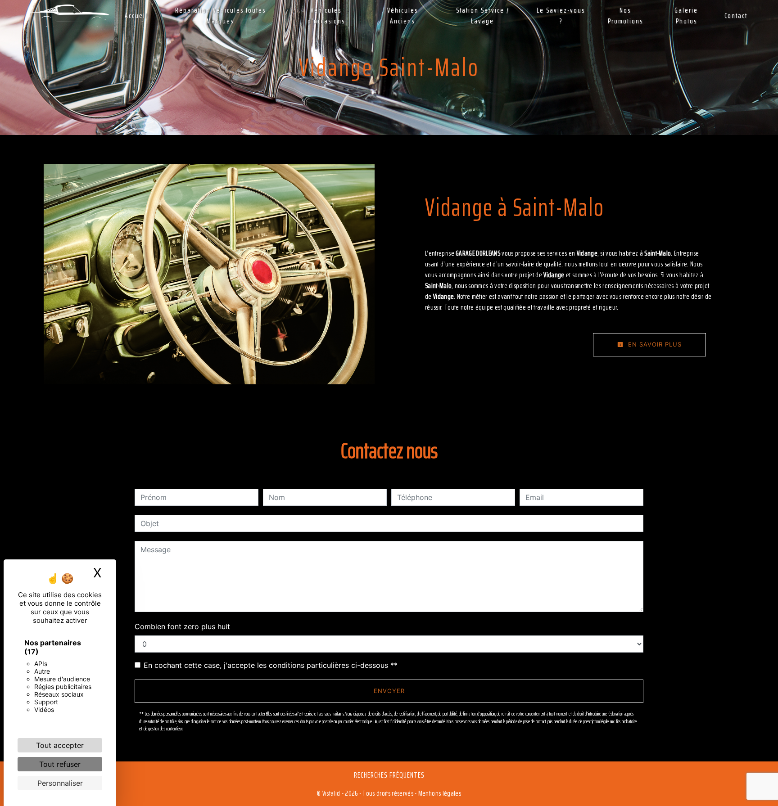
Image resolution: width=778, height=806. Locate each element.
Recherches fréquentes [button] (389, 775)
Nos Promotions (625, 16)
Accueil (136, 15)
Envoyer (389, 690)
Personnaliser (60, 783)
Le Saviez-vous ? (561, 16)
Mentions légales (439, 793)
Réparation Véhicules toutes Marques (220, 16)
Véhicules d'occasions (326, 16)
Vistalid (331, 793)
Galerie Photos (686, 16)
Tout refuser (60, 764)
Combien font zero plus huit (182, 626)
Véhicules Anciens (402, 16)
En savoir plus (654, 344)
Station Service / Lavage (482, 16)
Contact (735, 15)
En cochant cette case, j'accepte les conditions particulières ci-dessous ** (271, 665)
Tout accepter (60, 745)
